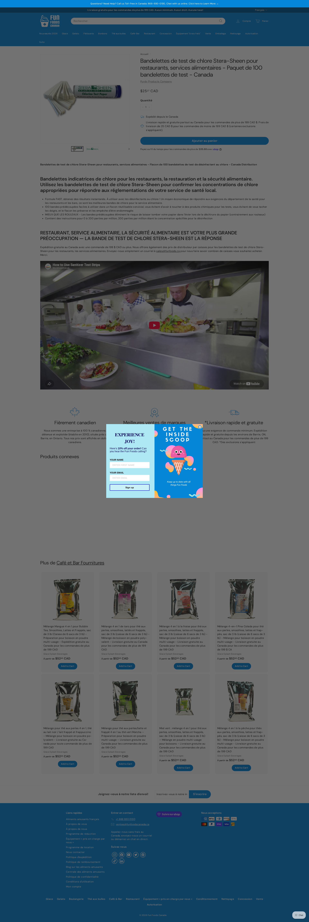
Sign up (129, 487)
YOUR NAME (116, 460)
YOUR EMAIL (117, 472)
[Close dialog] (199, 427)
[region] (154, 3)
